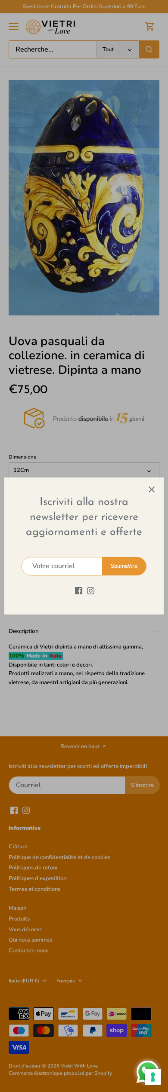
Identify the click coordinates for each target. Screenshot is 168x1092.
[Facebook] (78, 590)
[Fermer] (151, 489)
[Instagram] (90, 590)
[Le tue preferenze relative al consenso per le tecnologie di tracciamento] (153, 1077)
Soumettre (124, 566)
